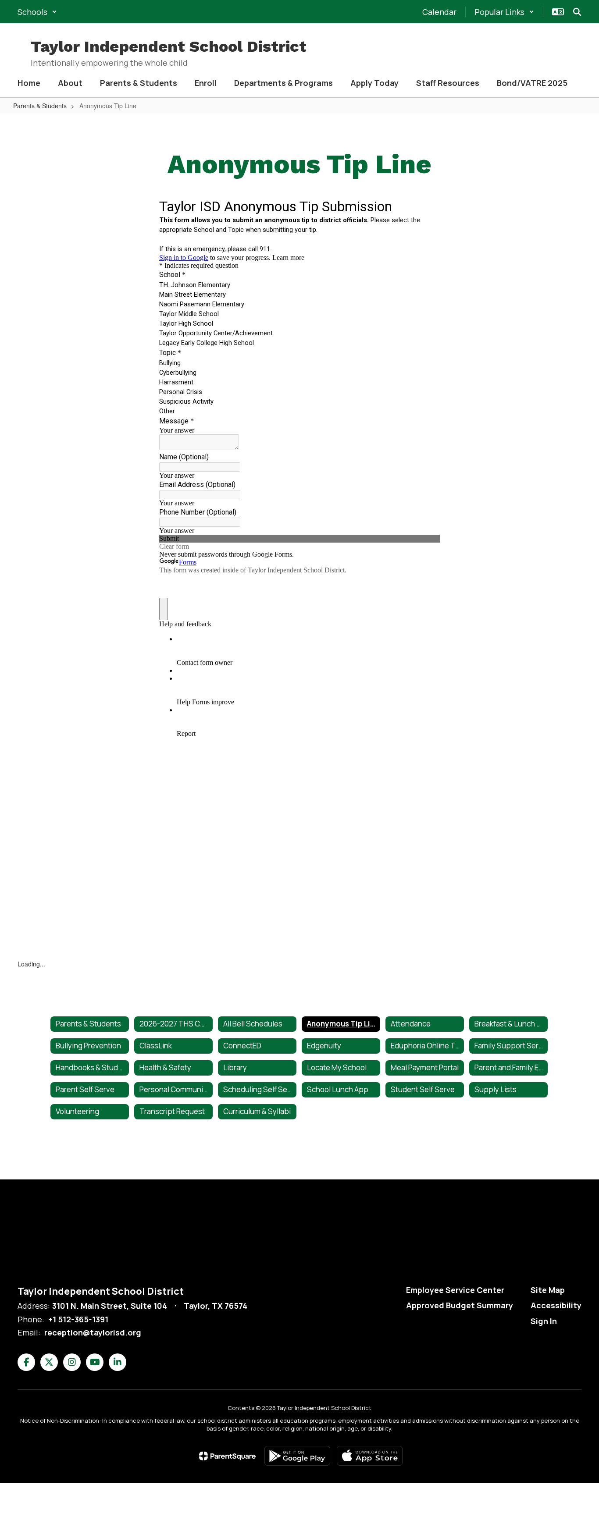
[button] (37, 12)
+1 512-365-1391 (78, 1319)
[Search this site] (577, 11)
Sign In (544, 1321)
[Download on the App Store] (370, 1456)
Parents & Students (40, 105)
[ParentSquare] (227, 1456)
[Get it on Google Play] (297, 1456)
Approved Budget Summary (459, 1305)
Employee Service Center (455, 1290)
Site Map (548, 1290)
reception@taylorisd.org (92, 1332)
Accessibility (556, 1305)
